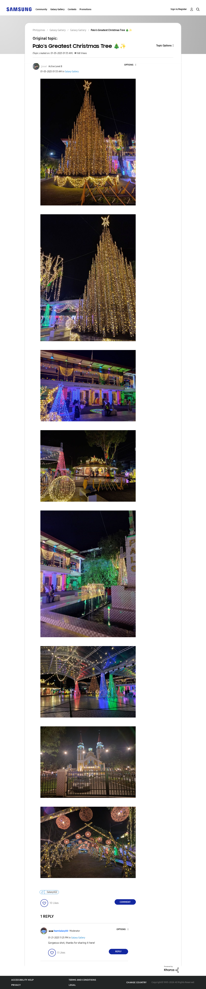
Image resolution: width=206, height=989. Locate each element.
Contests (72, 9)
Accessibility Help (22, 980)
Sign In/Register (179, 9)
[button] (130, 65)
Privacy (16, 985)
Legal (72, 985)
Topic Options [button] (164, 45)
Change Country (136, 982)
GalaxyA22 (52, 892)
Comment (125, 902)
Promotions (85, 9)
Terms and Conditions (82, 980)
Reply (118, 951)
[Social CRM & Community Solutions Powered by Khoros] (171, 969)
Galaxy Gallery (57, 9)
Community (41, 9)
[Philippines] (19, 9)
